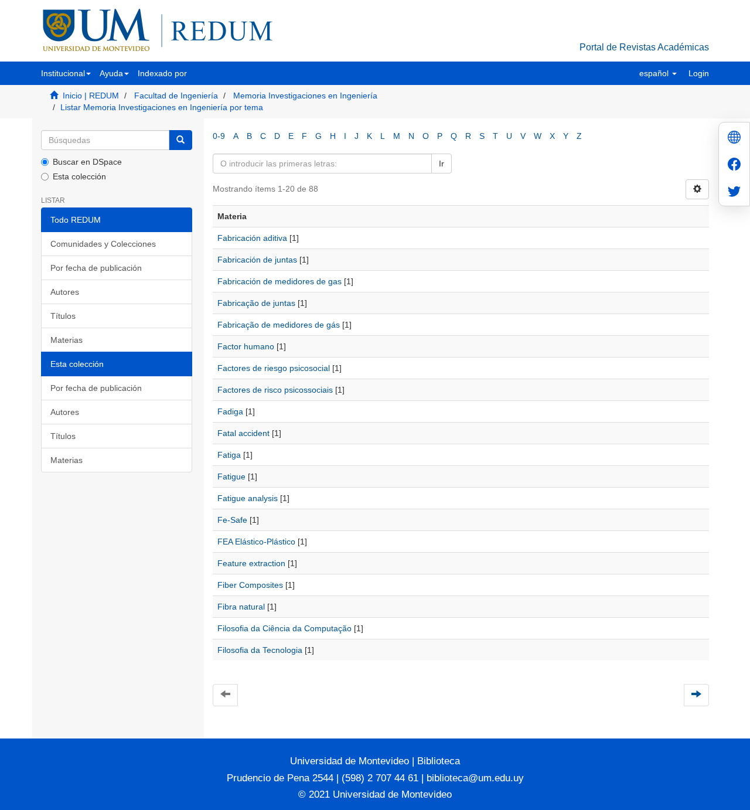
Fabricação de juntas (256, 303)
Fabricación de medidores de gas (279, 281)
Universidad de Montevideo (351, 761)
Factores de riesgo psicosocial (273, 368)
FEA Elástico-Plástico (256, 541)
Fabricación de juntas (257, 259)
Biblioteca (437, 761)
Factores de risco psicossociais (275, 389)
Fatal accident (243, 433)
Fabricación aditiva (252, 238)
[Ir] (180, 140)
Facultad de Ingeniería (176, 95)
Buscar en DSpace (87, 161)
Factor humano (245, 346)
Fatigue (231, 476)
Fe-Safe (232, 520)
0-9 (219, 136)
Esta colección (79, 176)
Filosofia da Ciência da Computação (284, 628)
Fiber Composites (250, 585)
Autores (64, 292)
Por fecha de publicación (96, 268)
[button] (66, 73)
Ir (441, 163)
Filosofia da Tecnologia (259, 650)
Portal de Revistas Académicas (644, 47)
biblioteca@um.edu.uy (475, 778)
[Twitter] (734, 193)
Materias (66, 340)
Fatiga (229, 455)
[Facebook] (734, 166)
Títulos (63, 316)
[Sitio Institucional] (734, 139)
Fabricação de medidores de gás (278, 324)
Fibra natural (241, 606)
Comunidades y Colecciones (103, 244)
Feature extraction (251, 563)
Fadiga (230, 411)
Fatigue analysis (247, 498)
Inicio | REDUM (91, 95)
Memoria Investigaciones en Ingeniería (305, 95)
